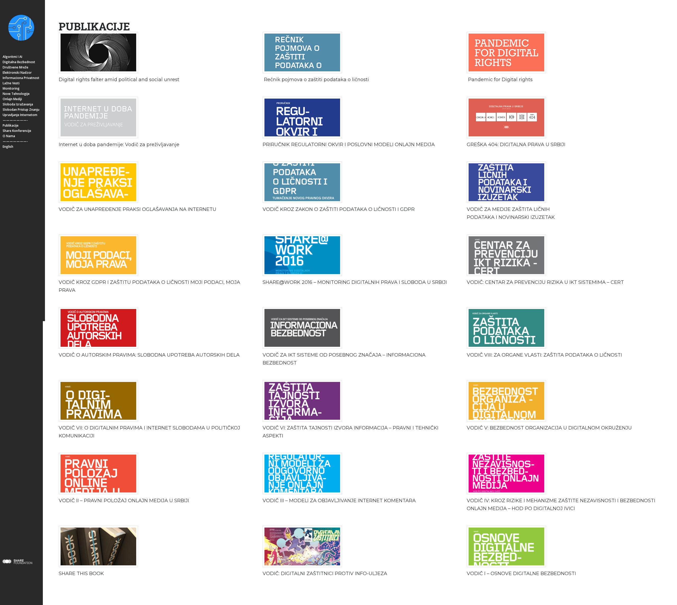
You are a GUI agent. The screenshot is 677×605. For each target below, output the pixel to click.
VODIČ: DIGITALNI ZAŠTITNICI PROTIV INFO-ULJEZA (325, 573)
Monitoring (11, 88)
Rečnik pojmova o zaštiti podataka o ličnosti (316, 79)
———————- (15, 120)
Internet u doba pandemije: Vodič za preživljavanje (119, 144)
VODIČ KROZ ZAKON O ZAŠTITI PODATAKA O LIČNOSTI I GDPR (339, 209)
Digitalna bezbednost (19, 62)
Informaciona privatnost (21, 78)
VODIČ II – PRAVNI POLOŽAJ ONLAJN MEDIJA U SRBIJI (124, 501)
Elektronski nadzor (17, 72)
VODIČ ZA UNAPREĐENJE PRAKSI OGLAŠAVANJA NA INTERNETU (137, 209)
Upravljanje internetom (20, 115)
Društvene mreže (15, 67)
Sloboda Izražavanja (18, 104)
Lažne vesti (11, 83)
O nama (9, 136)
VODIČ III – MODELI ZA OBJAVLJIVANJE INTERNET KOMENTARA (339, 501)
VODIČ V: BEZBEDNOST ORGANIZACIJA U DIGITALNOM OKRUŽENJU (549, 428)
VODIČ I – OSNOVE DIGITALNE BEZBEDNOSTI (521, 573)
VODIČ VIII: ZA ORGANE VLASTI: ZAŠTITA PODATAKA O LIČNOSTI (544, 355)
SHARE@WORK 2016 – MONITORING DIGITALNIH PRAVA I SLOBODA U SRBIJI (355, 282)
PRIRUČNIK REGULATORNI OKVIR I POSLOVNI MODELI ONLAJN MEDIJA (349, 144)
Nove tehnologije (16, 93)
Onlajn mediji (12, 99)
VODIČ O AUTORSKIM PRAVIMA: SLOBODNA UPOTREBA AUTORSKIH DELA (149, 355)
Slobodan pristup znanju (21, 109)
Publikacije (11, 125)
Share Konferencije (17, 130)
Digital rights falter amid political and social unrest (119, 79)
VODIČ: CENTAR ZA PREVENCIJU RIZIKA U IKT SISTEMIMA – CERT (545, 282)
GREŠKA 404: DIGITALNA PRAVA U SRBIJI (516, 144)
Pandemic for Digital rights (500, 79)
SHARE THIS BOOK (81, 573)
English (8, 146)
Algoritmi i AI (12, 56)
